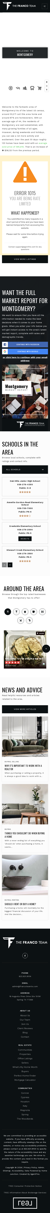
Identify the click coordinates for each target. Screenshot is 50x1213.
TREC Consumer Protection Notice (25, 1186)
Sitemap (7, 1171)
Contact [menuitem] (25, 1037)
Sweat (42, 611)
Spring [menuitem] (25, 1114)
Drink (16, 611)
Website (25, 539)
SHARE (41, 633)
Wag (29, 620)
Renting (15, 900)
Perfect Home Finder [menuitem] (25, 1076)
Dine (7, 611)
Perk (33, 611)
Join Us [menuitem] (25, 1024)
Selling (15, 762)
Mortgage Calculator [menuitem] (25, 1080)
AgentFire (34, 1174)
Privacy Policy (30, 1167)
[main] (25, 470)
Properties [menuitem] (25, 1054)
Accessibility (17, 1171)
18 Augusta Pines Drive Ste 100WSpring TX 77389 (25, 998)
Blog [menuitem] (25, 1032)
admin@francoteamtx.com (25, 986)
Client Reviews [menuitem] (25, 1028)
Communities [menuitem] (25, 1050)
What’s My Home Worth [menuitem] (25, 1067)
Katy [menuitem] (25, 1106)
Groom (20, 620)
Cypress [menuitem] (25, 1097)
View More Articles (25, 709)
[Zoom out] (47, 86)
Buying (8, 762)
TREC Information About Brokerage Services (25, 1193)
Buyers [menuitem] (25, 1071)
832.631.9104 (25, 976)
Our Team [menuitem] (25, 1020)
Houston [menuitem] (25, 1101)
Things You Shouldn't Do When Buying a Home (25, 835)
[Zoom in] (47, 82)
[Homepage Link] (19, 6)
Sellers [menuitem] (25, 1063)
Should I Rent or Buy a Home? (20, 904)
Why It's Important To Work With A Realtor (23, 767)
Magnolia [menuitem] (25, 1110)
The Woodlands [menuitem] (25, 1119)
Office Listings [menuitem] (25, 1058)
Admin (41, 1167)
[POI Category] (10, 88)
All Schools (13, 469)
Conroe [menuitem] (25, 1093)
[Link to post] (25, 737)
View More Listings (25, 259)
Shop (25, 611)
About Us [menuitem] (25, 1015)
